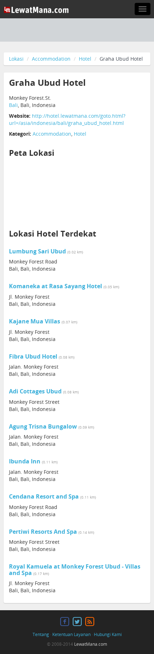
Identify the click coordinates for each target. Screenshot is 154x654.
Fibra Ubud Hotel (33, 356)
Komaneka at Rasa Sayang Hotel (55, 286)
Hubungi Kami (108, 634)
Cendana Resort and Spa (44, 496)
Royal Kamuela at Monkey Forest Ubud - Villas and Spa (74, 569)
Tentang (41, 634)
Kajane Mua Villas (34, 321)
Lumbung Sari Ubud (37, 251)
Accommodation (51, 58)
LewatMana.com (90, 644)
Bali (13, 105)
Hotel (85, 58)
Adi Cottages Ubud (35, 391)
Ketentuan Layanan (71, 634)
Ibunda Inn (24, 461)
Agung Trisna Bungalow (43, 426)
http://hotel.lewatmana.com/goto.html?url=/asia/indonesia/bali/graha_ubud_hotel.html (67, 119)
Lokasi (16, 58)
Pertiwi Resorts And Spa (43, 532)
